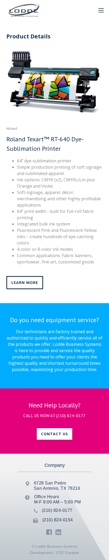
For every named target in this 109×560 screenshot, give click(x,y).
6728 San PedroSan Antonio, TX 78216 (57, 486)
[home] (22, 10)
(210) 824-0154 (57, 520)
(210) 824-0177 (71, 415)
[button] (101, 10)
